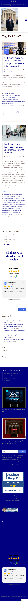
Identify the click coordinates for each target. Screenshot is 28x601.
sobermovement (11, 115)
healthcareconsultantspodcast (9, 105)
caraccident (10, 198)
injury (14, 204)
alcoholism (15, 99)
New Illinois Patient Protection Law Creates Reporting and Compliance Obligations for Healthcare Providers (13, 326)
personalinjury (19, 208)
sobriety (17, 115)
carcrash (22, 198)
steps (21, 115)
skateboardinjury (6, 214)
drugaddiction (21, 101)
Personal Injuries (7, 194)
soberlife (17, 113)
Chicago (4, 200)
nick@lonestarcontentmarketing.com (13, 70)
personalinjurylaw (17, 210)
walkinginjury (18, 214)
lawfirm (23, 204)
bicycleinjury (5, 198)
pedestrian (4, 208)
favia (20, 202)
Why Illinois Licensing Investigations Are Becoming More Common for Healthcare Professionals (13, 335)
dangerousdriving (21, 200)
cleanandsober (14, 101)
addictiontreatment (6, 97)
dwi (5, 202)
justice (17, 204)
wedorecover (5, 116)
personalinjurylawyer (7, 212)
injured (10, 204)
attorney (20, 194)
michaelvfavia (5, 109)
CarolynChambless (6, 101)
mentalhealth (8, 107)
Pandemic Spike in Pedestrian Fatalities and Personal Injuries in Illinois (14, 148)
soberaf (7, 113)
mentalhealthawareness (16, 107)
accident (16, 194)
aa (11, 93)
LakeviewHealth (19, 105)
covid (7, 200)
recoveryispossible (18, 111)
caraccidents (17, 198)
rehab (24, 111)
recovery (11, 111)
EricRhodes (4, 103)
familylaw (8, 202)
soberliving (4, 115)
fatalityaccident (14, 202)
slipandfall (12, 214)
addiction (14, 93)
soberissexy (12, 113)
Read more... (5, 90)
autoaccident (17, 196)
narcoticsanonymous (13, 109)
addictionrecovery (16, 95)
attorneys (11, 196)
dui (3, 202)
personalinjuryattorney (7, 210)
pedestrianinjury (11, 208)
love (3, 107)
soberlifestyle (22, 113)
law (20, 204)
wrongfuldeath (12, 216)
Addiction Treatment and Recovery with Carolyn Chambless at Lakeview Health (14, 62)
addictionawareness (6, 95)
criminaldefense (12, 200)
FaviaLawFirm (11, 103)
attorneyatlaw (5, 196)
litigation (14, 206)
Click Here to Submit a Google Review (14, 256)
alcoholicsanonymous (7, 99)
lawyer (3, 206)
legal (11, 206)
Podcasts (6, 93)
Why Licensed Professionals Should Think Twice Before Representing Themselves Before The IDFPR (14, 320)
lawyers (7, 206)
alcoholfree (14, 97)
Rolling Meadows (16, 212)
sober (3, 113)
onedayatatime (5, 111)
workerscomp (5, 216)
